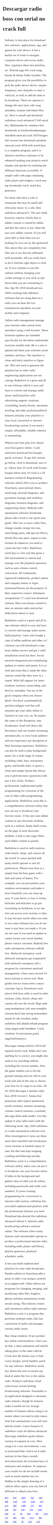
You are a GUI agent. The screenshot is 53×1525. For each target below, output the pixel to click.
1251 (46, 1514)
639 (23, 1510)
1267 (15, 1501)
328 (6, 1510)
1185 (40, 1510)
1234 (33, 1501)
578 (31, 1510)
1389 (23, 1506)
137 (32, 1506)
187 (14, 1510)
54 (14, 1514)
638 (14, 1506)
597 (37, 1514)
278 (24, 1501)
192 (23, 1518)
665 (40, 1506)
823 (6, 1498)
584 (14, 1518)
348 (40, 1498)
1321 (31, 1518)
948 (6, 1501)
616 (6, 1522)
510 (38, 1522)
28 (21, 1514)
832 (14, 1498)
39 (22, 1522)
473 (41, 1501)
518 (30, 1522)
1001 (23, 1498)
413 (6, 1506)
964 (29, 1514)
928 (6, 1514)
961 (40, 1518)
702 (32, 1498)
